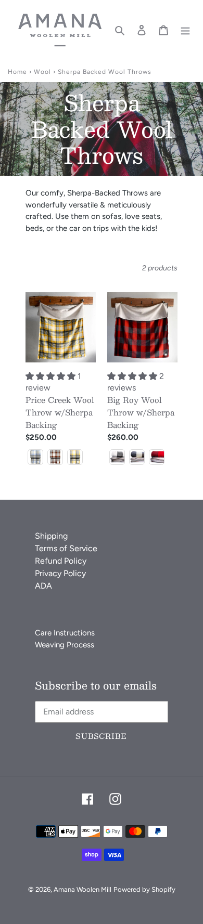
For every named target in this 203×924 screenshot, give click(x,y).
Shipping (51, 536)
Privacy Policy (60, 573)
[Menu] (185, 29)
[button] (35, 457)
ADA (43, 586)
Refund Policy (60, 561)
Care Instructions (65, 632)
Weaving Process (64, 644)
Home (17, 71)
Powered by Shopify (144, 889)
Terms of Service (66, 548)
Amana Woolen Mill (82, 889)
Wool (42, 71)
